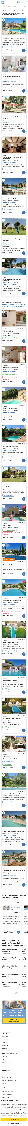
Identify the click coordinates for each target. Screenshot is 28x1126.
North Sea (5, 1036)
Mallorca (4, 1042)
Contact (4, 1083)
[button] (26, 2)
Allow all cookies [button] (14, 1119)
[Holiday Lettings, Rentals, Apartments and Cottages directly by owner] (2, 2)
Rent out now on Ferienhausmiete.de (14, 1020)
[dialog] (14, 1112)
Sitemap (4, 1048)
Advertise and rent (7, 1091)
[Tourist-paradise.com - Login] (22, 2)
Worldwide (5, 1045)
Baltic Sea (5, 1039)
